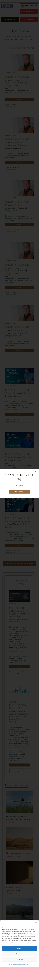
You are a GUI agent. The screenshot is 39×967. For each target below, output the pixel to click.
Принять (19, 948)
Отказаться (20, 954)
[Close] (35, 472)
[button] (36, 923)
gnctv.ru (19, 485)
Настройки (19, 959)
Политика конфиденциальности (18, 964)
